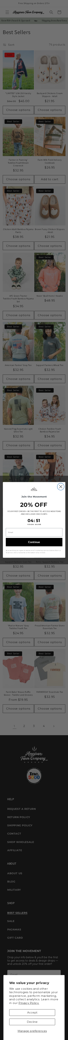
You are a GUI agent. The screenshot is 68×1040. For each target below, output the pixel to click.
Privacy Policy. (28, 1003)
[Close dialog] (60, 486)
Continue (34, 542)
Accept (32, 1012)
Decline (32, 1022)
